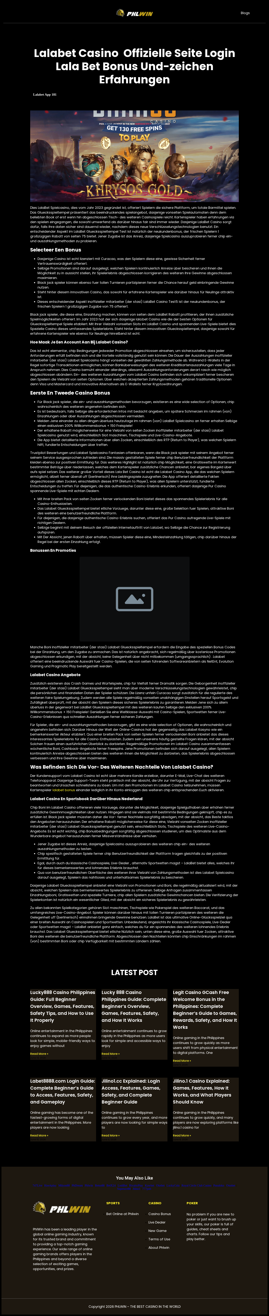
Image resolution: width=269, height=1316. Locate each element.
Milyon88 (64, 1185)
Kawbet (149, 1185)
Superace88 (124, 1188)
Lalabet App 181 (45, 94)
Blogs (245, 13)
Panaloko (218, 1185)
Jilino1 (136, 1188)
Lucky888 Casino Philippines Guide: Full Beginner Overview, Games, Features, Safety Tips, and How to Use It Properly (62, 1006)
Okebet (160, 1185)
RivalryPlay (136, 1185)
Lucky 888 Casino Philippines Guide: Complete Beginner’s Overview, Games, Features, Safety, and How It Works (134, 1006)
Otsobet (230, 1185)
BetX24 (111, 1185)
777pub (146, 1188)
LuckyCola (173, 1185)
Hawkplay (50, 1185)
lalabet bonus (64, 790)
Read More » (39, 1054)
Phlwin (89, 1185)
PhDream (77, 1185)
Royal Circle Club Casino (196, 1185)
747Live (37, 1185)
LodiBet (122, 1185)
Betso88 (99, 1185)
